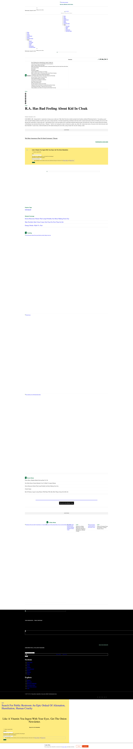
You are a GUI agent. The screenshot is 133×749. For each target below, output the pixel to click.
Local (26, 105)
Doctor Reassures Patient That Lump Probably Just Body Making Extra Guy (47, 218)
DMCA (47, 693)
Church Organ (28, 489)
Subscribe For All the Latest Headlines (38, 157)
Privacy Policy (65, 160)
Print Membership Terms (53, 693)
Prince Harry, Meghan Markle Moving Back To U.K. (36, 480)
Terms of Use (72, 160)
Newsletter (70, 59)
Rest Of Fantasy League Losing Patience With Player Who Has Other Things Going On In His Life (46, 491)
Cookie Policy (38, 693)
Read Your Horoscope (103, 644)
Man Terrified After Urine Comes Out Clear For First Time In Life (44, 222)
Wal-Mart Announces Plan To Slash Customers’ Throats (41, 138)
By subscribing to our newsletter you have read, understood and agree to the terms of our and (54, 160)
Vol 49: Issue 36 (28, 209)
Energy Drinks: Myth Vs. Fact (34, 225)
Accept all (85, 746)
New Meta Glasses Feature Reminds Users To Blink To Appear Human (40, 483)
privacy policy (64, 746)
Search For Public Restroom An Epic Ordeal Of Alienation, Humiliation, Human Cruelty (33, 707)
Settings (79, 746)
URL (33, 153)
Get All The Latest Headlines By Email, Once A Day (34, 651)
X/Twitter (4, 731)
